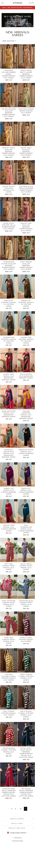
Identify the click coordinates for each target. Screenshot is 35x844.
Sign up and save (17, 828)
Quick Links (17, 823)
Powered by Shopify (17, 841)
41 (20, 809)
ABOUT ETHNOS (17, 818)
